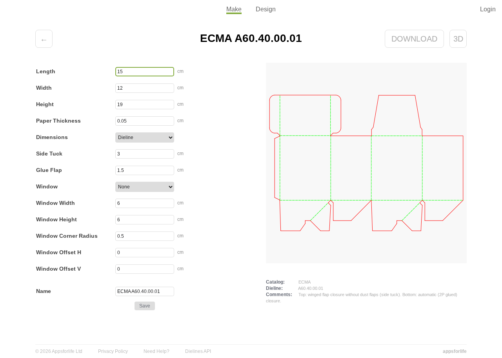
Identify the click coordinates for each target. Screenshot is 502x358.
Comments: (279, 294)
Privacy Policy (113, 351)
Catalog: (275, 282)
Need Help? (156, 351)
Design (266, 9)
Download (414, 38)
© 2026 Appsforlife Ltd (58, 351)
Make (234, 9)
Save (144, 306)
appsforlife (455, 351)
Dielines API (198, 351)
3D (458, 38)
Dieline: (274, 288)
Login (488, 9)
